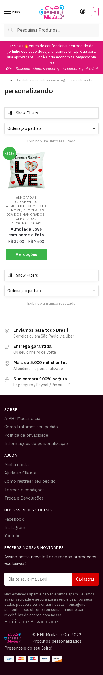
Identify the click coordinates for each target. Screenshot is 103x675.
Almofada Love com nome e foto (26, 231)
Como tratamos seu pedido (31, 426)
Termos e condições (24, 489)
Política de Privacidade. (31, 621)
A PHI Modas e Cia (22, 418)
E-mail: (51, 579)
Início (8, 80)
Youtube (12, 535)
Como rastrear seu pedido (30, 481)
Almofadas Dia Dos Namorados (26, 212)
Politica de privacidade (26, 435)
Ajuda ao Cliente (20, 473)
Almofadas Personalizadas (26, 221)
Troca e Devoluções (24, 498)
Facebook (14, 519)
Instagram (14, 527)
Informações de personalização (36, 443)
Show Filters (27, 113)
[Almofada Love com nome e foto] (26, 170)
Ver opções (26, 254)
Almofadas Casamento (26, 199)
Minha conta (16, 464)
